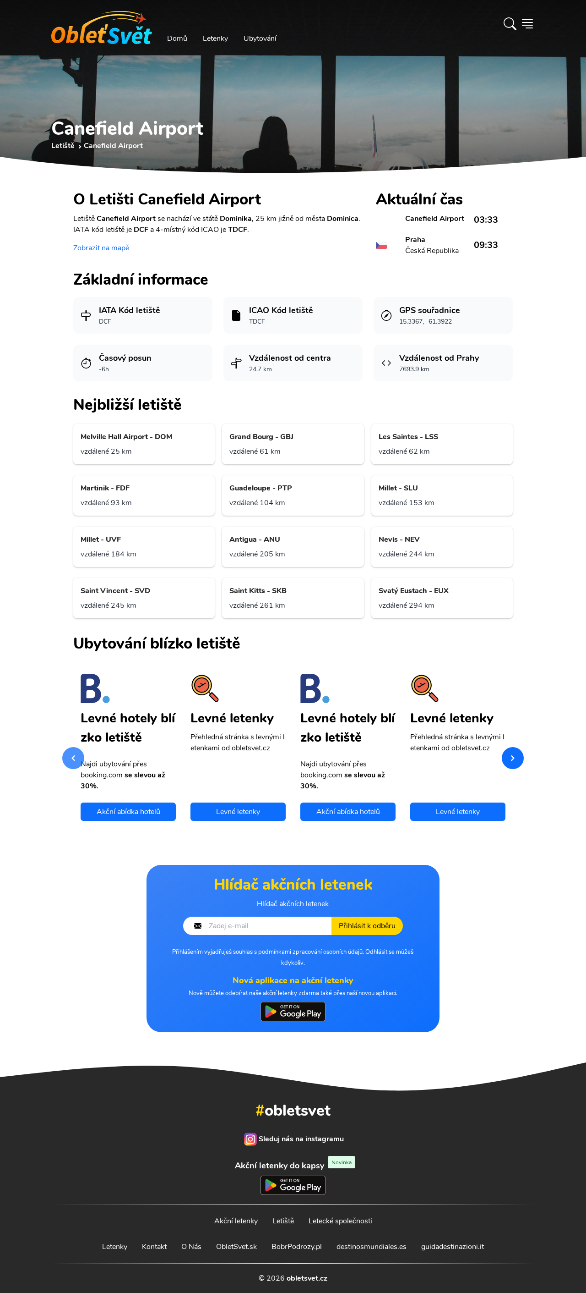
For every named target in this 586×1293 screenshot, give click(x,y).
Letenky (215, 38)
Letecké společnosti (340, 1221)
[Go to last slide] (73, 758)
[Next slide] (513, 758)
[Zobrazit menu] (527, 24)
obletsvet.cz (307, 1278)
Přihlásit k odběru (367, 926)
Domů (177, 38)
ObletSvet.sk (236, 1247)
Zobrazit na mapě (101, 248)
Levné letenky (238, 812)
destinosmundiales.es (371, 1247)
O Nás (191, 1247)
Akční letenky (236, 1221)
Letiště (283, 1221)
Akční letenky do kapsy (293, 1165)
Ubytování (260, 38)
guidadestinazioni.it (452, 1247)
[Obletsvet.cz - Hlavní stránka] (101, 24)
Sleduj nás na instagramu (301, 1139)
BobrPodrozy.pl (296, 1247)
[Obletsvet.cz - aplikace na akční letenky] (293, 1011)
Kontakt (154, 1247)
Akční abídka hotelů (128, 812)
